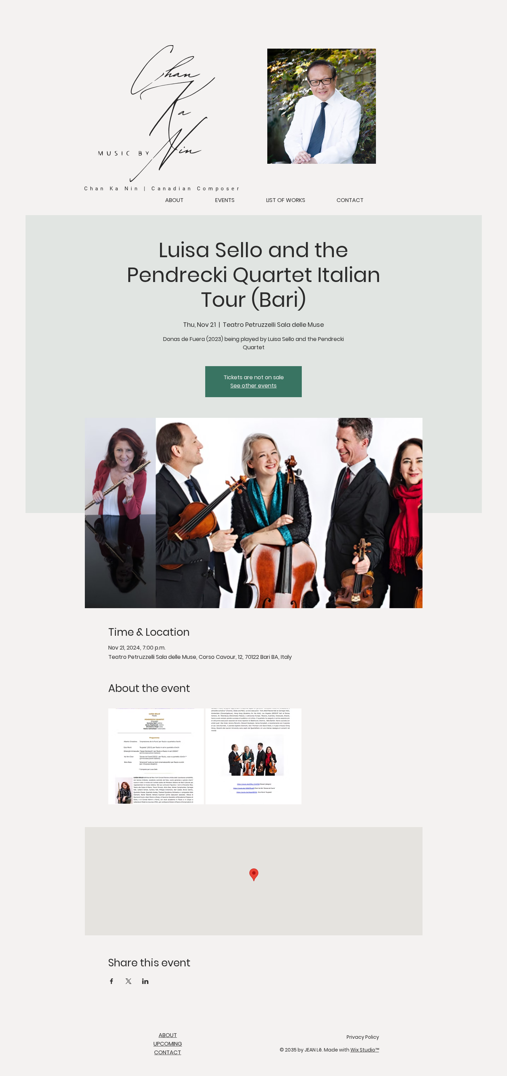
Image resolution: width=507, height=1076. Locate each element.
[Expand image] (156, 756)
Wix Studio (364, 1049)
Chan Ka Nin (65, 199)
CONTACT (167, 1052)
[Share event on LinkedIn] (145, 981)
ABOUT (168, 1035)
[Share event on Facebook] (111, 981)
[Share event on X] (128, 981)
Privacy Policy (363, 1037)
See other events (253, 386)
